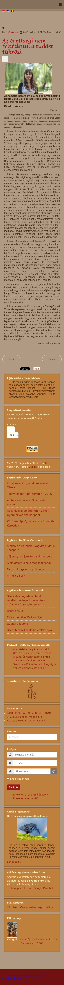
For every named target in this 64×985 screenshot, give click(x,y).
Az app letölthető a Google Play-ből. (32, 888)
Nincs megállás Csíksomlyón (25, 617)
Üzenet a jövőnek (18, 623)
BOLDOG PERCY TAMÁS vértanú (26, 720)
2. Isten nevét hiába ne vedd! (30, 660)
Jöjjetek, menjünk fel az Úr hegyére (29, 556)
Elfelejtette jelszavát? (25, 798)
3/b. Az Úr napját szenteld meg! (32, 653)
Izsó (47, 463)
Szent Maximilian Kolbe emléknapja (29, 630)
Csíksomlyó (13, 32)
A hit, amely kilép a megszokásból (29, 562)
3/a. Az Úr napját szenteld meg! (31, 656)
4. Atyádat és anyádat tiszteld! (31, 649)
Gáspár (33, 466)
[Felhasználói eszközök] (5, 59)
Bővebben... (14, 861)
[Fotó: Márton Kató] (32, 930)
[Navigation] (60, 4)
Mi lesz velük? (16, 575)
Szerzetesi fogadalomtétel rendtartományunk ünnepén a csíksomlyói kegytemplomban (26, 600)
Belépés (13, 787)
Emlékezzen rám (20, 778)
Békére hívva (15, 610)
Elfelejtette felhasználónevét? (30, 794)
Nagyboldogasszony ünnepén (26, 569)
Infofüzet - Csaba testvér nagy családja (30, 907)
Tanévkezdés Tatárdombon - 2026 (29, 493)
